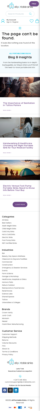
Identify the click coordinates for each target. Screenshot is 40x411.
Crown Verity (7, 312)
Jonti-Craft (6, 315)
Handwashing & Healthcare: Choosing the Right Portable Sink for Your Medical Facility (18, 145)
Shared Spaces (8, 296)
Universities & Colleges (11, 302)
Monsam (5, 318)
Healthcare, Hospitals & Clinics (14, 279)
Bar (3, 253)
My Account (11, 20)
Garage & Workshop (10, 276)
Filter (34, 4)
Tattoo (5, 299)
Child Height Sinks (9, 228)
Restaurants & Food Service (13, 288)
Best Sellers (6, 223)
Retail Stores (7, 291)
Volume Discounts (9, 343)
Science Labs (7, 294)
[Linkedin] (15, 390)
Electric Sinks (7, 237)
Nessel (4, 321)
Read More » (7, 110)
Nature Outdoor (8, 285)
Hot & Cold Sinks (8, 234)
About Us (5, 349)
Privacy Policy (7, 354)
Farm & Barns (7, 273)
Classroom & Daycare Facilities (14, 259)
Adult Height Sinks (9, 226)
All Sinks (5, 220)
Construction (7, 265)
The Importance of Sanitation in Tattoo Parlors (19, 104)
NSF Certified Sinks (9, 243)
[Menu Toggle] (20, 28)
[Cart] (37, 21)
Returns (5, 340)
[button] (20, 204)
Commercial (7, 262)
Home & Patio (7, 282)
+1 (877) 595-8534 (20, 380)
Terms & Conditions (10, 351)
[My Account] (3, 21)
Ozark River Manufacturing (12, 324)
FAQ (3, 346)
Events (4, 270)
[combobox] (20, 14)
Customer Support (9, 334)
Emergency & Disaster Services (14, 268)
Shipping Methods (9, 337)
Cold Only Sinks (8, 231)
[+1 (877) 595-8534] (20, 376)
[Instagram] (10, 390)
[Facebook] (4, 390)
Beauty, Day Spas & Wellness (13, 256)
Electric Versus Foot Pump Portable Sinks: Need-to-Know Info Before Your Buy (19, 187)
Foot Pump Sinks (8, 240)
